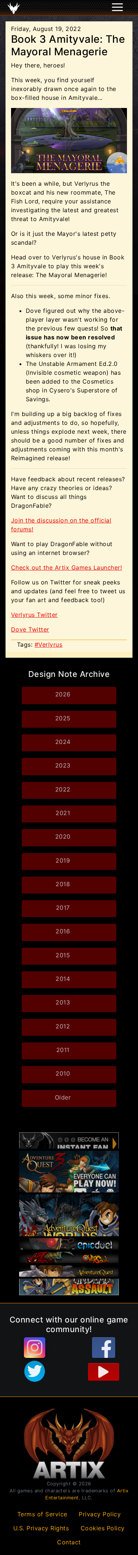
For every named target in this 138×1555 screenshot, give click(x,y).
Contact (69, 1542)
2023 (63, 765)
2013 (63, 1002)
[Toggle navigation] (15, 7)
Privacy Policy (100, 1514)
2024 (63, 741)
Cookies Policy (103, 1528)
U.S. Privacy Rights (41, 1528)
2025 (63, 718)
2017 (63, 907)
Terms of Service (42, 1514)
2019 (63, 860)
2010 (63, 1073)
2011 (63, 1049)
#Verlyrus (49, 644)
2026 (63, 694)
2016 (63, 931)
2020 (63, 836)
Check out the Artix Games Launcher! (66, 567)
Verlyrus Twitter (34, 614)
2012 (63, 1026)
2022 (63, 789)
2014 (63, 978)
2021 (63, 813)
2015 (63, 955)
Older (63, 1097)
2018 (63, 884)
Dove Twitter (30, 629)
